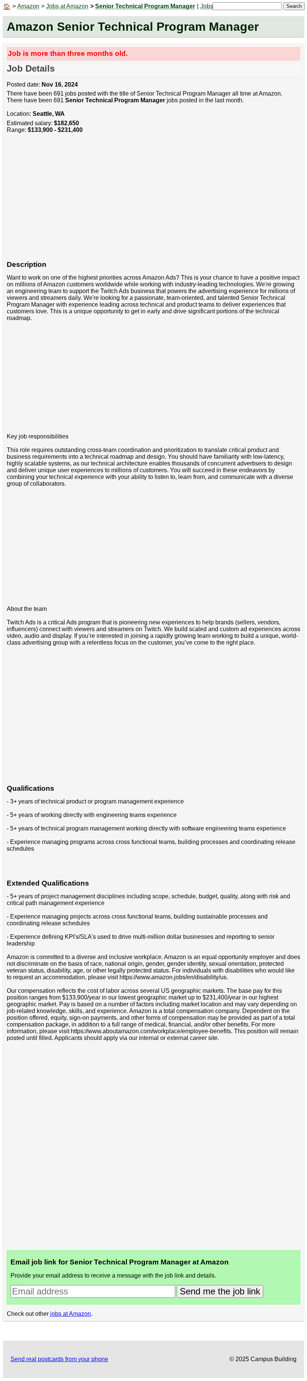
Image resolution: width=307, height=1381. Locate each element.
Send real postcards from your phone (59, 1359)
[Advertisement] (154, 200)
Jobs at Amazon (67, 6)
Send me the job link (220, 1291)
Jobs (206, 6)
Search (294, 6)
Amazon (28, 6)
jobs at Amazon (70, 1314)
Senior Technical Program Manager (145, 6)
